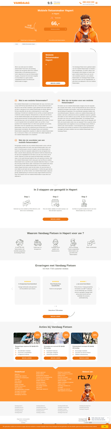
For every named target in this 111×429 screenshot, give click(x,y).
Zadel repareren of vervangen (65, 390)
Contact (23, 422)
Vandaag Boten (18, 412)
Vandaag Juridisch (40, 412)
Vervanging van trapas (20, 392)
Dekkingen (17, 379)
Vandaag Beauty (19, 410)
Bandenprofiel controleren (42, 375)
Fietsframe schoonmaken (64, 372)
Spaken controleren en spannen (65, 382)
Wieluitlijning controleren (21, 394)
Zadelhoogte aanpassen (42, 389)
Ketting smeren (61, 375)
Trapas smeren (61, 384)
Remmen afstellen (40, 382)
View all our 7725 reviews (55, 310)
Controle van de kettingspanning (44, 377)
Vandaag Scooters (62, 409)
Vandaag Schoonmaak (63, 407)
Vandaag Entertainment (42, 409)
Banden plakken (40, 373)
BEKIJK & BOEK (55, 83)
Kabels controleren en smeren (65, 373)
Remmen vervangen (63, 377)
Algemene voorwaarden (23, 419)
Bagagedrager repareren (21, 376)
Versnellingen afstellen (41, 385)
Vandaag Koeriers (19, 409)
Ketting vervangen (19, 384)
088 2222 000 (88, 2)
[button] (15, 100)
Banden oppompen (41, 372)
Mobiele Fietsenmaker (20, 386)
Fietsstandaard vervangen (42, 379)
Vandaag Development (84, 405)
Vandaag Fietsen (40, 410)
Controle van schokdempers (22, 377)
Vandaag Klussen (19, 407)
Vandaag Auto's (18, 405)
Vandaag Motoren (40, 405)
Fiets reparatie (18, 381)
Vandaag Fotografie (84, 409)
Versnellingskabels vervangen (22, 389)
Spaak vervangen (62, 380)
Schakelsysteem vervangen (65, 379)
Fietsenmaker (18, 382)
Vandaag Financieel (62, 412)
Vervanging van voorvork (64, 389)
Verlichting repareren (41, 384)
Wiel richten (39, 387)
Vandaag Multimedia (63, 405)
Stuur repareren (18, 387)
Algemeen (17, 374)
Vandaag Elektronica (63, 410)
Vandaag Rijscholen (41, 407)
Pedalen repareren (40, 380)
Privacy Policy (23, 420)
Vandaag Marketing (84, 407)
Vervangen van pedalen (20, 391)
